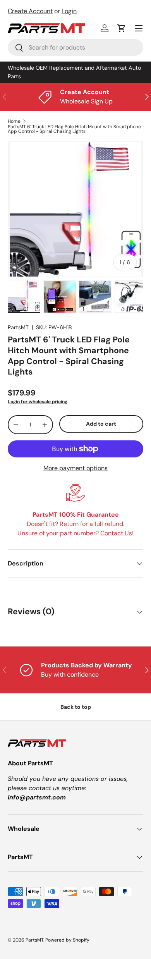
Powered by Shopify (67, 940)
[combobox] (75, 47)
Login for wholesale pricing (37, 402)
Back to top (75, 706)
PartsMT (18, 327)
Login (69, 11)
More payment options (75, 468)
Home (14, 121)
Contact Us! (117, 533)
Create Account (30, 11)
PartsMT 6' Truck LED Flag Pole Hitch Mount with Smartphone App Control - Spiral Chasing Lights (74, 129)
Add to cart (101, 423)
